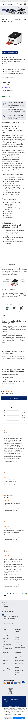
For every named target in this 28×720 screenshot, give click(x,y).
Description (6, 123)
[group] (14, 391)
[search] (17, 4)
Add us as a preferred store (10, 52)
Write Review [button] (14, 398)
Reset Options (6, 87)
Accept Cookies (18, 718)
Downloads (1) (16, 123)
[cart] (21, 4)
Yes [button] (16, 461)
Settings (7, 718)
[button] (5, 594)
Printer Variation (7, 90)
